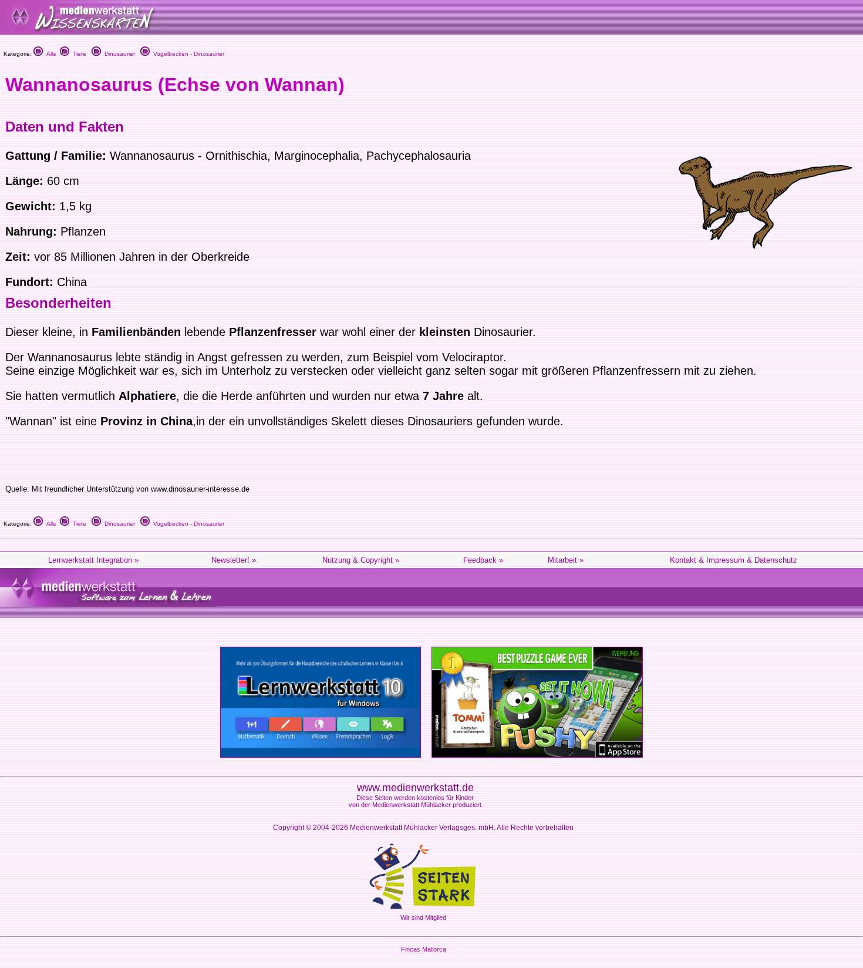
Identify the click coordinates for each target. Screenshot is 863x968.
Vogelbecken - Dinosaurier (187, 54)
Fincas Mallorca (423, 949)
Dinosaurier (118, 54)
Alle (49, 54)
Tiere (77, 54)
